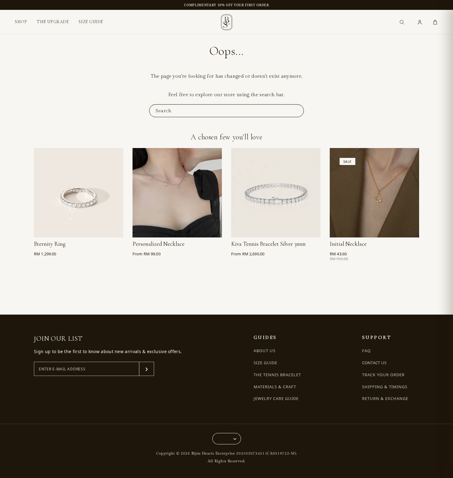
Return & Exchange (385, 398)
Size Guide (265, 362)
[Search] (402, 22)
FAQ (366, 350)
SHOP (21, 21)
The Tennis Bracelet (277, 374)
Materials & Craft (275, 386)
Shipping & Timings (385, 386)
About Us (264, 350)
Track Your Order (383, 374)
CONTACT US (374, 362)
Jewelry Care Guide (276, 398)
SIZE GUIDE (91, 21)
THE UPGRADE (53, 21)
